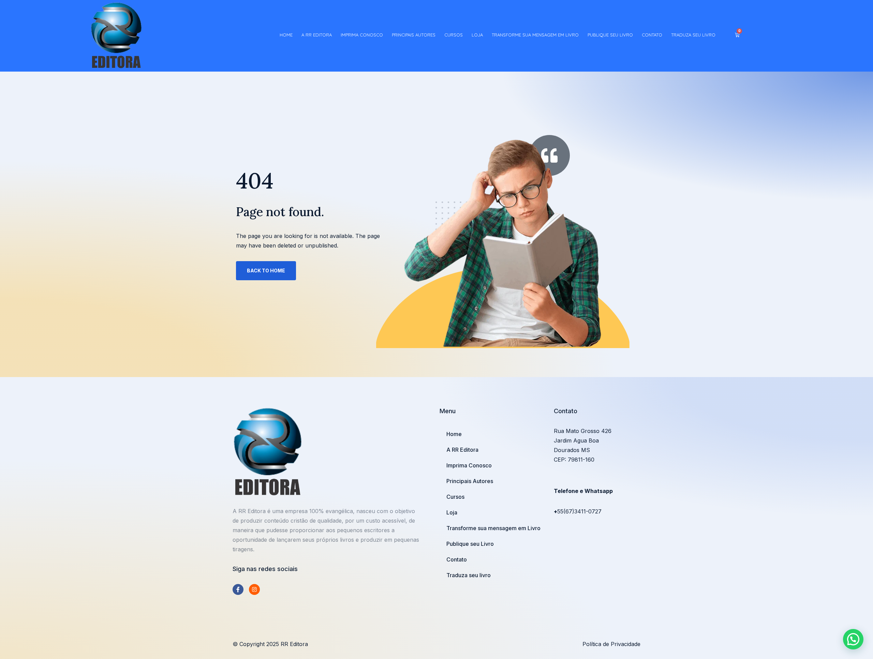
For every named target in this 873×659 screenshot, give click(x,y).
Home (286, 35)
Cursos (453, 35)
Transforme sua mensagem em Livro (535, 35)
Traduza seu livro (693, 35)
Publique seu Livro (610, 35)
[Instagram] (254, 589)
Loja (477, 35)
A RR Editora (316, 35)
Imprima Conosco (362, 35)
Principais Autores (413, 35)
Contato (652, 35)
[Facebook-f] (238, 589)
